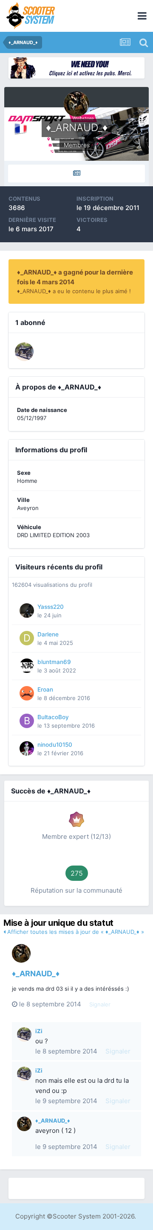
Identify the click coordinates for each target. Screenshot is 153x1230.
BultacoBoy (53, 717)
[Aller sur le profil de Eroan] (27, 693)
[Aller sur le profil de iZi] (24, 351)
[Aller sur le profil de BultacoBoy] (27, 721)
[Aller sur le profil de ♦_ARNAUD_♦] (21, 953)
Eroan (45, 689)
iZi (38, 1031)
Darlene (48, 634)
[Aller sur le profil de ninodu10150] (27, 748)
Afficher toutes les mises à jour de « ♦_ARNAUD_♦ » (75, 931)
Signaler (99, 1004)
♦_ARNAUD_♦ (36, 973)
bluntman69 (54, 661)
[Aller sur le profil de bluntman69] (27, 665)
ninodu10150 (54, 744)
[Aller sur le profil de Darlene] (27, 638)
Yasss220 (50, 606)
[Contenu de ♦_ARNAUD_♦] (76, 173)
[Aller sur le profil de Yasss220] (27, 610)
